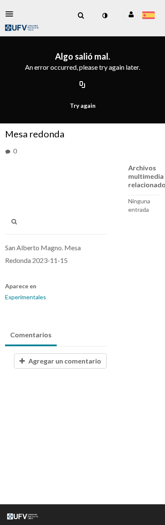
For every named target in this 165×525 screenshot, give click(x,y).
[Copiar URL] (82, 85)
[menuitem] (81, 15)
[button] (12, 14)
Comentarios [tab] (31, 335)
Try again (83, 105)
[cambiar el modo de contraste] (104, 15)
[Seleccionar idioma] (148, 16)
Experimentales (25, 297)
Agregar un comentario (64, 361)
